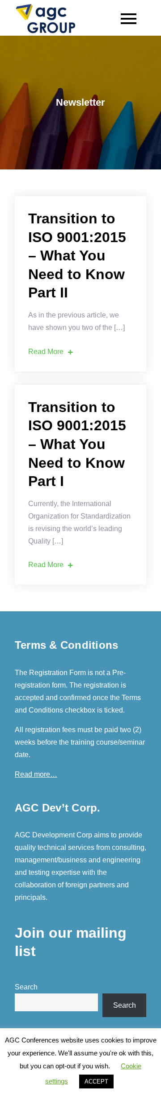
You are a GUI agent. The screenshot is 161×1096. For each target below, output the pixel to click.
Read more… (36, 774)
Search (26, 987)
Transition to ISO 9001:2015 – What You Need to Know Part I (77, 444)
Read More (46, 351)
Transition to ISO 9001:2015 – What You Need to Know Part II (77, 255)
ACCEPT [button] (96, 1081)
